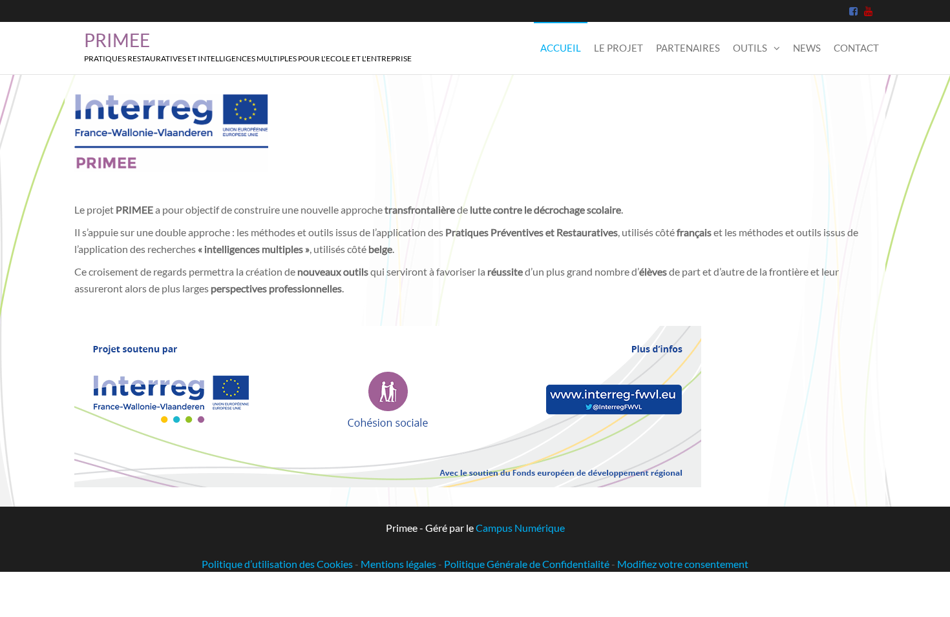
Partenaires (688, 48)
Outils (750, 48)
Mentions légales (398, 564)
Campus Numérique (520, 527)
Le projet (618, 48)
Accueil (560, 48)
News (807, 48)
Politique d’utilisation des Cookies (277, 564)
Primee (117, 40)
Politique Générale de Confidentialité (526, 564)
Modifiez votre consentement (682, 564)
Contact (856, 48)
